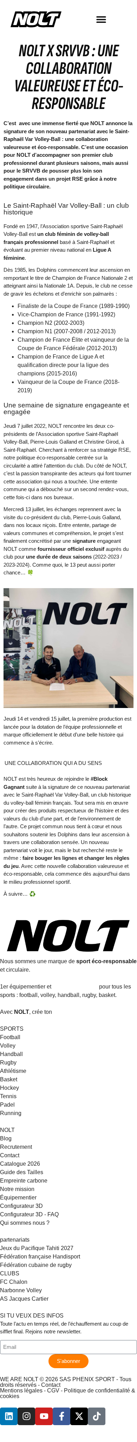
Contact (50, 1385)
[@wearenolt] (96, 1416)
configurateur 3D (75, 987)
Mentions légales (21, 1390)
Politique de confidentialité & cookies (67, 1393)
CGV (53, 1390)
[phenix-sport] (9, 1416)
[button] (101, 19)
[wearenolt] (26, 1416)
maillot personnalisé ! (81, 1012)
